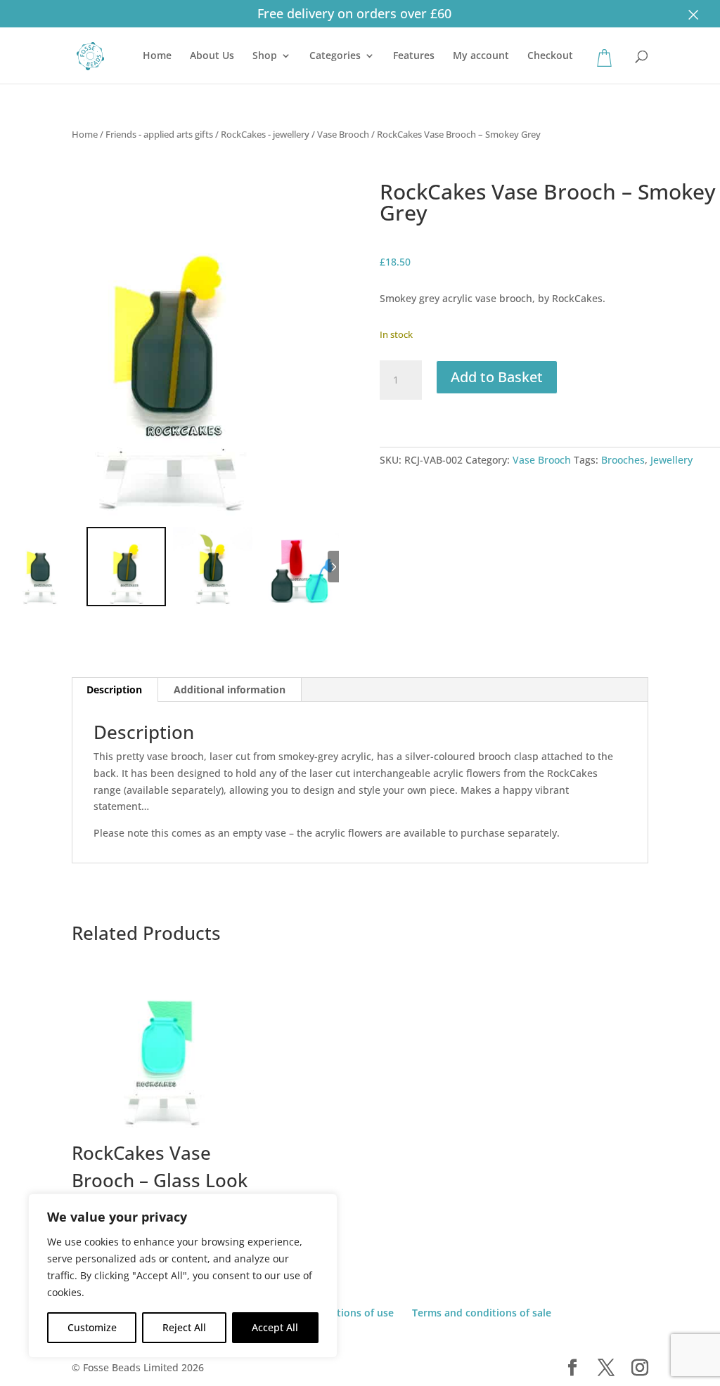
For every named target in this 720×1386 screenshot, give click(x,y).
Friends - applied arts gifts (159, 134)
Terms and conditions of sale (481, 1312)
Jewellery (671, 459)
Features (414, 56)
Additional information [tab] (229, 689)
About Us (212, 56)
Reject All (184, 1327)
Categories (335, 56)
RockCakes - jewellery (265, 134)
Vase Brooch (343, 134)
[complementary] (183, 1276)
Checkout (550, 56)
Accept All (275, 1327)
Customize (92, 1327)
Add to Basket (497, 376)
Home (157, 56)
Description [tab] (114, 689)
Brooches (623, 459)
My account (481, 56)
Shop (264, 56)
